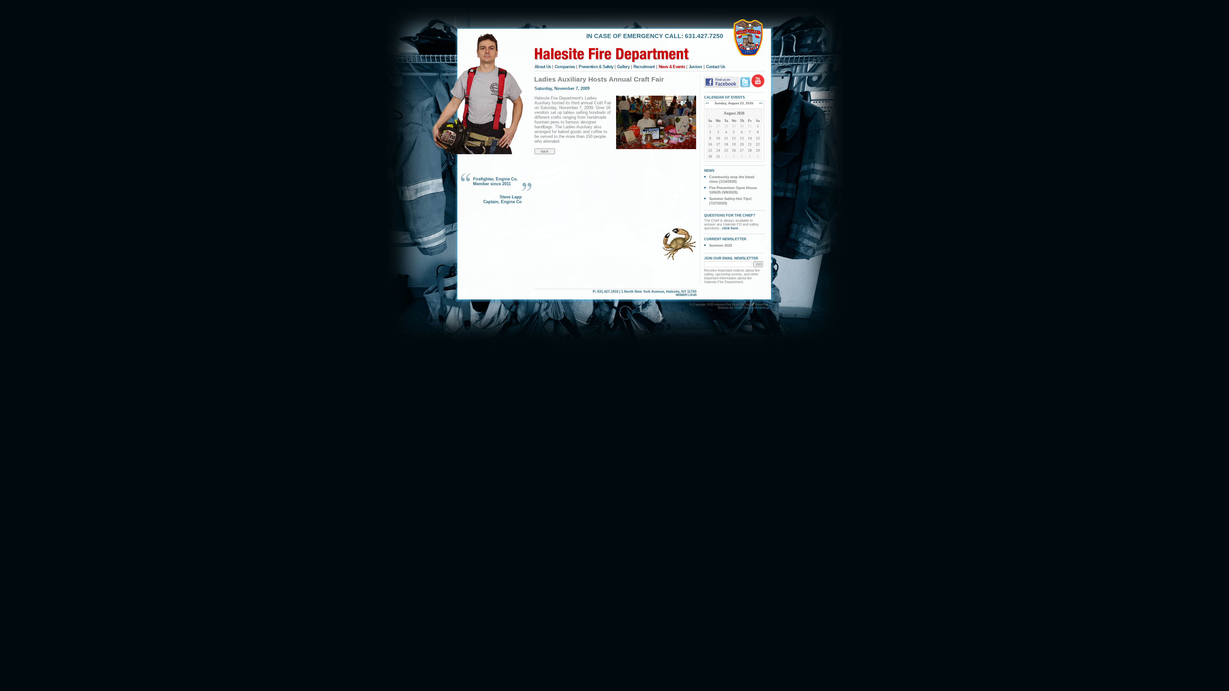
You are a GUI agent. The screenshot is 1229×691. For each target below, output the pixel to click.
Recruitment (644, 66)
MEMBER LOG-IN (686, 295)
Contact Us (715, 66)
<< (707, 103)
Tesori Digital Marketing (751, 307)
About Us (542, 66)
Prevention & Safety (596, 66)
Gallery (623, 66)
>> (760, 103)
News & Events (672, 66)
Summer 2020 (720, 245)
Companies (565, 66)
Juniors (695, 66)
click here (730, 228)
